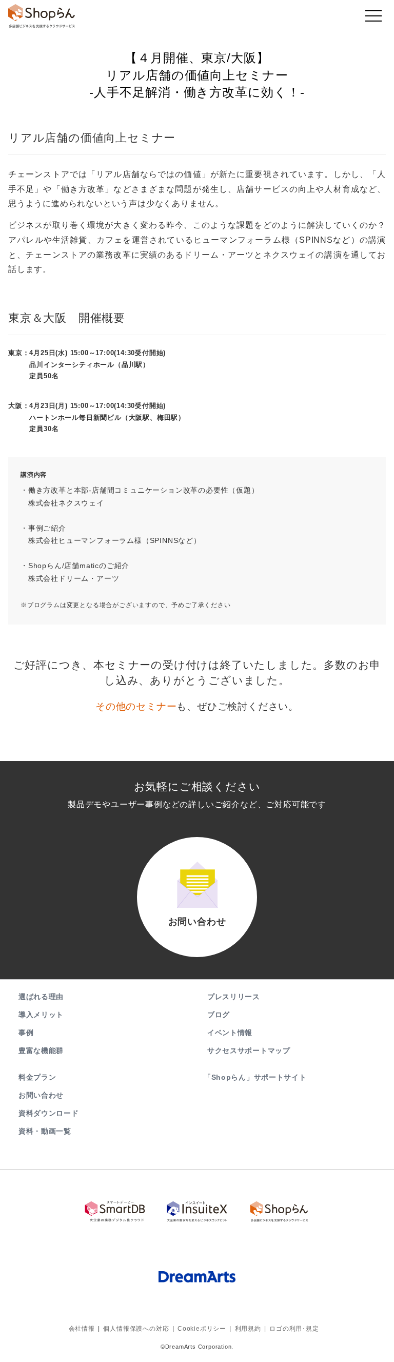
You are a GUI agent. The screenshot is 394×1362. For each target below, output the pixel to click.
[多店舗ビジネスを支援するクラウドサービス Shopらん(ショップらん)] (279, 1211)
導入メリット (41, 1014)
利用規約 (248, 1328)
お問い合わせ (41, 1095)
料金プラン (37, 1077)
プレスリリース (233, 997)
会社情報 (82, 1328)
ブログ (218, 1014)
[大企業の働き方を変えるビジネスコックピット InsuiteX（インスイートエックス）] (197, 1211)
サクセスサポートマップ (248, 1050)
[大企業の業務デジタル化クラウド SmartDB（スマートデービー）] (115, 1211)
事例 (25, 1032)
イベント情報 (229, 1032)
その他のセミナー (135, 706)
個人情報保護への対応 (136, 1328)
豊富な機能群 (41, 1050)
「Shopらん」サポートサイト (255, 1077)
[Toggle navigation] (373, 18)
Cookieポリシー (202, 1328)
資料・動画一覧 (44, 1131)
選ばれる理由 (41, 997)
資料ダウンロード (48, 1113)
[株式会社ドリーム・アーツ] (197, 1276)
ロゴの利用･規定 (294, 1328)
